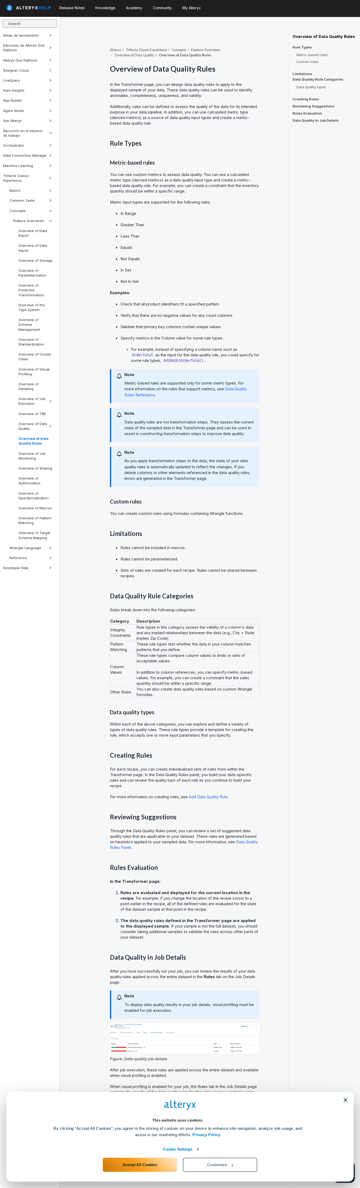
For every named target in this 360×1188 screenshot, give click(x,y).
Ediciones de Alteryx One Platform (24, 47)
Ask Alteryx (12, 121)
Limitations (302, 74)
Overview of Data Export (32, 233)
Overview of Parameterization (32, 272)
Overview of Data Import (32, 247)
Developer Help (15, 568)
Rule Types (302, 47)
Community (162, 8)
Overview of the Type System (31, 307)
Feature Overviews (28, 221)
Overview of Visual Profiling (34, 371)
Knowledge (105, 8)
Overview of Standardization (31, 341)
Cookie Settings (178, 1149)
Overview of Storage (35, 260)
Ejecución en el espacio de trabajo (23, 133)
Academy (134, 8)
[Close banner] (345, 1100)
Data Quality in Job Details (316, 120)
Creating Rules (306, 99)
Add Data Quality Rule (208, 796)
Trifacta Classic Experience (16, 178)
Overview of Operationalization (33, 495)
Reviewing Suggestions (313, 106)
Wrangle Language (25, 548)
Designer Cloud (16, 70)
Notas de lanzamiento (21, 35)
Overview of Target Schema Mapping (34, 535)
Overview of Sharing (35, 468)
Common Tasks (22, 200)
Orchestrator (13, 145)
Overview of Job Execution (32, 401)
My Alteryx (191, 8)
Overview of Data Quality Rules (33, 440)
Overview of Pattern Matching (34, 520)
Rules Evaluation (307, 113)
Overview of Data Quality (32, 426)
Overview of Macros (35, 508)
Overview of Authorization (29, 480)
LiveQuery (11, 80)
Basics (14, 190)
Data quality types (311, 87)
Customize (217, 1164)
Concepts (17, 211)
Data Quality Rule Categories (318, 79)
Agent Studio (13, 111)
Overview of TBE (32, 414)
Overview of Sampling (28, 386)
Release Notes (72, 8)
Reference (18, 558)
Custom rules (307, 62)
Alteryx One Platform (20, 60)
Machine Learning (18, 166)
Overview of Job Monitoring (32, 455)
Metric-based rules (312, 55)
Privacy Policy (206, 1134)
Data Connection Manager (25, 155)
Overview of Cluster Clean (34, 356)
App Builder (12, 100)
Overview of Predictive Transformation (31, 290)
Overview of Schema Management (29, 324)
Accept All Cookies (140, 1164)
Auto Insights (14, 90)
